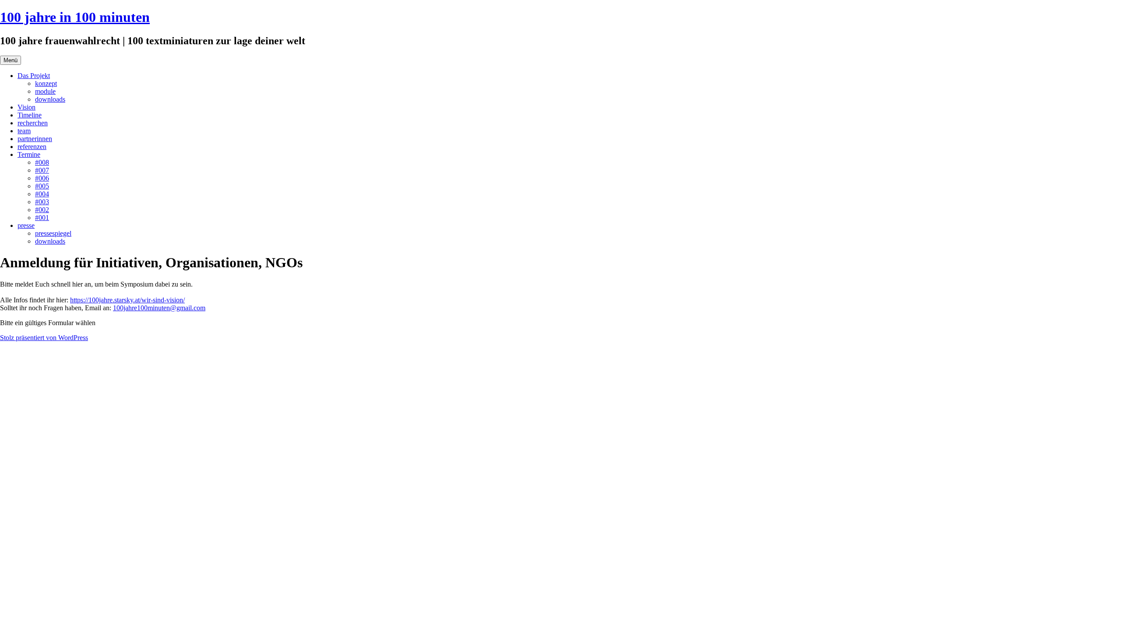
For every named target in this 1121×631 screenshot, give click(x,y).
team (24, 131)
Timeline (30, 115)
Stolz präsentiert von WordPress (44, 337)
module (45, 91)
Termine (29, 154)
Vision (26, 107)
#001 (42, 217)
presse (26, 225)
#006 (42, 178)
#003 (42, 202)
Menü (11, 60)
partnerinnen (35, 138)
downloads (50, 99)
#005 (42, 186)
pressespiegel (53, 233)
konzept (46, 83)
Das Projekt (34, 75)
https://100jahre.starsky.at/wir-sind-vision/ (127, 300)
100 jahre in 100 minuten (75, 17)
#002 (42, 209)
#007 (42, 170)
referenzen (32, 146)
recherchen (33, 123)
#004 (42, 194)
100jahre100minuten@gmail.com (159, 308)
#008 (42, 162)
